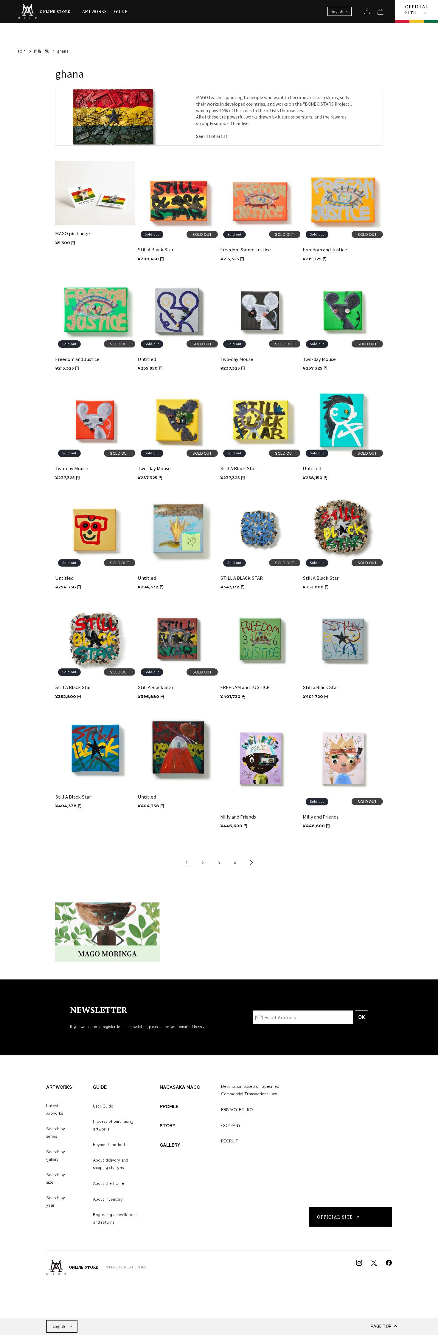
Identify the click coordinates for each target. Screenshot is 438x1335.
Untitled (147, 359)
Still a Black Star (320, 687)
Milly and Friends (238, 817)
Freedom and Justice (325, 250)
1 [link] (187, 862)
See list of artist (211, 136)
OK (361, 1017)
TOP (21, 50)
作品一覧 (41, 50)
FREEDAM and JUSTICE (244, 687)
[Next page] (251, 862)
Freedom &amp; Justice (245, 250)
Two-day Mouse (236, 359)
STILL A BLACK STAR (241, 578)
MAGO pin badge (72, 233)
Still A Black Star (155, 250)
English (59, 1326)
